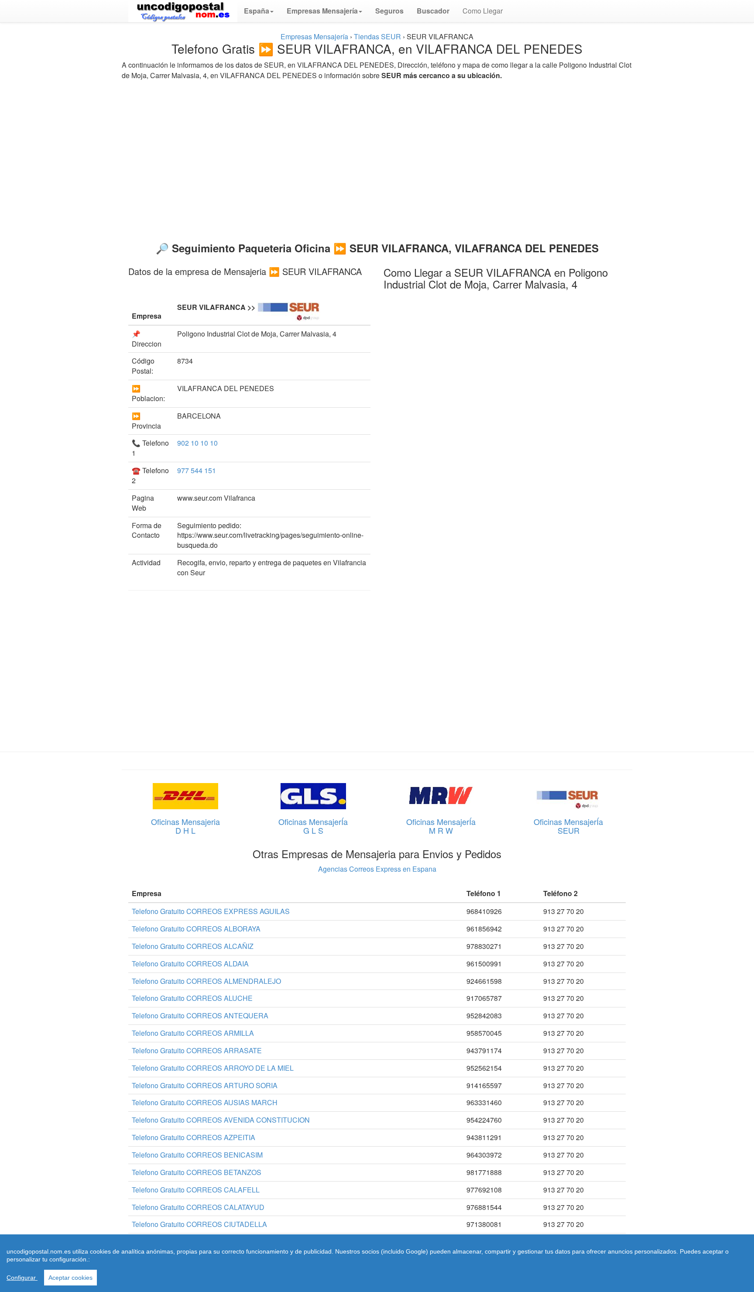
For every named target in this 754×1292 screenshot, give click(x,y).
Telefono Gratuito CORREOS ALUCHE (192, 998)
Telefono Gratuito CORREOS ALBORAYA (196, 929)
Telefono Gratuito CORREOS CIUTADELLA (199, 1224)
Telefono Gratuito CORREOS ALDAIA (190, 964)
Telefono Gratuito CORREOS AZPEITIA (193, 1137)
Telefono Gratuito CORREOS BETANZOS (196, 1172)
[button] (258, 11)
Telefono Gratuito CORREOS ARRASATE (197, 1050)
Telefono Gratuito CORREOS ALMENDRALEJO (206, 981)
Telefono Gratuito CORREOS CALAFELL (196, 1190)
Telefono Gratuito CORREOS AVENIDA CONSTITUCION (221, 1120)
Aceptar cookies (70, 1277)
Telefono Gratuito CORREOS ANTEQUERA (200, 1015)
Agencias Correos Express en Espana (377, 869)
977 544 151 (196, 470)
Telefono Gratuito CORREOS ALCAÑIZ (193, 946)
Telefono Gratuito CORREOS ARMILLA (193, 1033)
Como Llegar (483, 11)
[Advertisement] (377, 157)
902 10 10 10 (197, 443)
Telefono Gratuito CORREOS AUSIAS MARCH (205, 1102)
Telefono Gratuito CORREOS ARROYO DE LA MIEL (213, 1068)
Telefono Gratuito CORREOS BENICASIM (197, 1155)
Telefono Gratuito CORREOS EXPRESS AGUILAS (211, 911)
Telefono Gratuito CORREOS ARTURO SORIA (205, 1085)
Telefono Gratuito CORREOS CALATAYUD (198, 1207)
